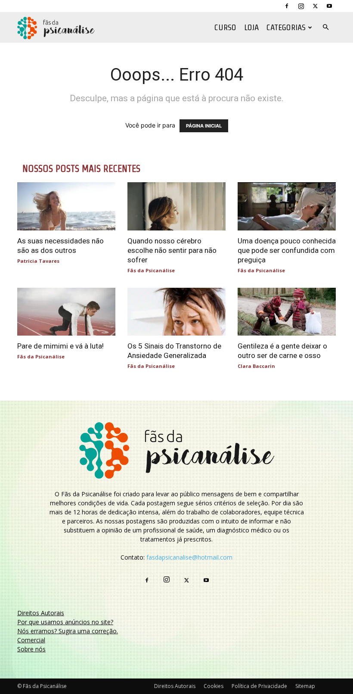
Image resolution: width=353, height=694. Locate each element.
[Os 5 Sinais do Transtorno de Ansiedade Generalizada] (176, 312)
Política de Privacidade (259, 686)
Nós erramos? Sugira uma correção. (67, 631)
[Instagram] (300, 6)
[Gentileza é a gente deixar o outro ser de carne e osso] (287, 312)
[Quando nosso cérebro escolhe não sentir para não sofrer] (176, 206)
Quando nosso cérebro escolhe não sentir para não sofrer (172, 250)
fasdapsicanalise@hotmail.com (189, 557)
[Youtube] (329, 6)
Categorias (286, 27)
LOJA (251, 27)
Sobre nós (31, 649)
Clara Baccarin (256, 366)
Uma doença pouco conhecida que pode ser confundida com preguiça (287, 250)
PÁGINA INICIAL (204, 126)
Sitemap (305, 686)
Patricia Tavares (38, 261)
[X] (315, 6)
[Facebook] (286, 6)
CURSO (225, 27)
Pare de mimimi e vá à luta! (60, 346)
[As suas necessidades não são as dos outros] (66, 206)
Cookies (213, 686)
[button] (325, 27)
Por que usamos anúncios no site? (65, 622)
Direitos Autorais (40, 613)
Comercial (31, 640)
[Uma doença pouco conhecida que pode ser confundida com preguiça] (287, 206)
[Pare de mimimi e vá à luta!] (66, 312)
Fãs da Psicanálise (151, 270)
